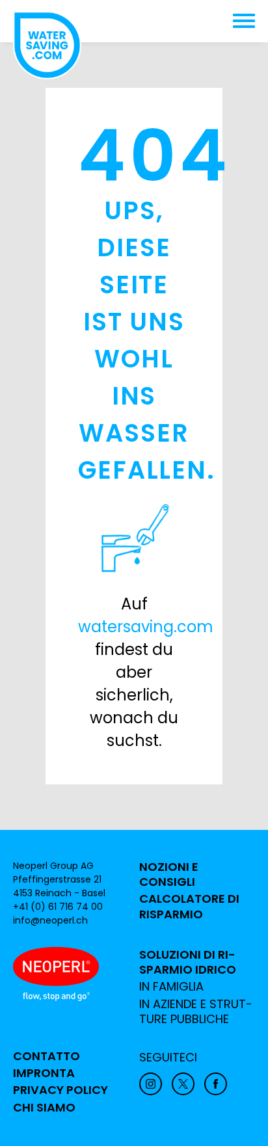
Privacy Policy (60, 1090)
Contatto (46, 1056)
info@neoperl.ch (50, 920)
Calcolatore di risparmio (189, 906)
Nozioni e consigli (168, 874)
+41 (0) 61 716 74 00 (58, 906)
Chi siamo (44, 1107)
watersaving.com (145, 626)
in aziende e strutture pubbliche (195, 1011)
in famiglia (171, 986)
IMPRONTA (44, 1073)
